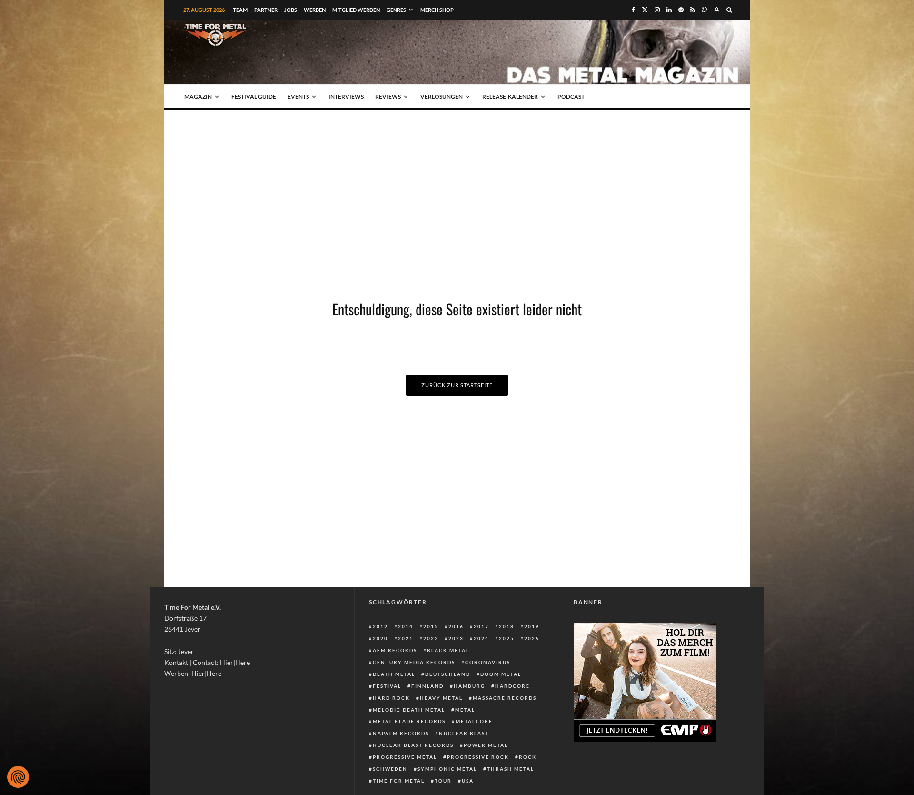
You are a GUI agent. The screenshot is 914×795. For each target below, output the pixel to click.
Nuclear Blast (464, 733)
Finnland (427, 686)
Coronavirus (487, 662)
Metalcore (474, 721)
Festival (387, 686)
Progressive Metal (405, 757)
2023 (456, 638)
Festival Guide (253, 96)
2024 (481, 638)
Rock (527, 757)
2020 (380, 638)
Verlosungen (441, 96)
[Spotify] (681, 10)
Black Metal (448, 650)
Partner (266, 10)
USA (468, 781)
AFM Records (395, 650)
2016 (456, 626)
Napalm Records (401, 733)
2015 (430, 626)
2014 (405, 626)
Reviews (388, 96)
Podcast (571, 96)
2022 (430, 638)
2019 (531, 626)
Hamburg (469, 686)
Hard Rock (391, 698)
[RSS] (692, 10)
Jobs (290, 10)
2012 (380, 626)
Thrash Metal (510, 769)
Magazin (198, 96)
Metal (465, 710)
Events (298, 96)
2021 (405, 638)
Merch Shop (437, 10)
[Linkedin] (669, 10)
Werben (315, 10)
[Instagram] (657, 10)
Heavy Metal (441, 698)
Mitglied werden (356, 10)
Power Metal (486, 745)
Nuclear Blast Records (413, 745)
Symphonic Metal (447, 769)
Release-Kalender (510, 96)
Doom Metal (500, 674)
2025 (506, 638)
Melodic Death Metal (409, 710)
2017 (481, 626)
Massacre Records (504, 698)
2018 (506, 626)
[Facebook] (633, 10)
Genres (396, 10)
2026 (531, 638)
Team (240, 10)
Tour (443, 781)
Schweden (390, 769)
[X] (644, 10)
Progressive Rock (478, 757)
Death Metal (394, 674)
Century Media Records (414, 662)
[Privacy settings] (18, 777)
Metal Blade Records (409, 721)
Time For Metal (399, 781)
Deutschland (447, 674)
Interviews (346, 96)
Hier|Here (235, 662)
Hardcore (512, 686)
